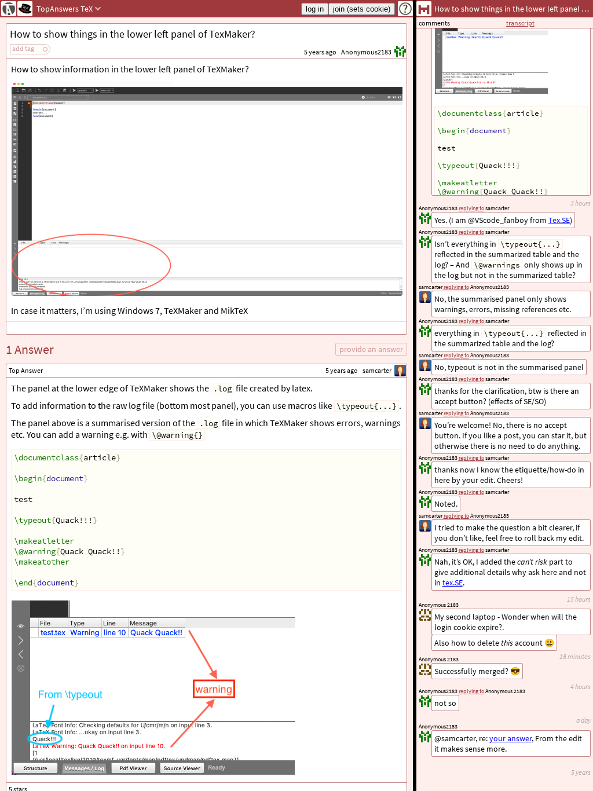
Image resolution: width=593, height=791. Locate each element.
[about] (405, 8)
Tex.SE (559, 220)
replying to (471, 691)
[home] (8, 8)
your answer (510, 738)
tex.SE (452, 582)
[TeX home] (24, 8)
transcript (520, 23)
